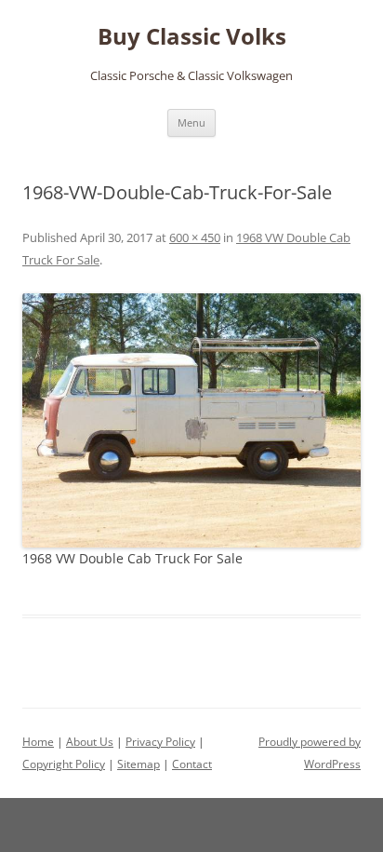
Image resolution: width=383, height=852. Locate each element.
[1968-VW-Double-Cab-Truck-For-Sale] (191, 420)
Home (38, 742)
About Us (89, 742)
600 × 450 (194, 237)
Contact (192, 764)
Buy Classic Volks (192, 36)
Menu (191, 122)
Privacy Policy (160, 742)
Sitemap (138, 764)
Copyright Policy (63, 764)
